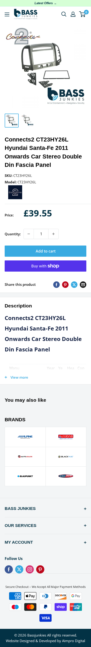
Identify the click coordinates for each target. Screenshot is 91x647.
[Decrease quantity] (29, 234)
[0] (82, 14)
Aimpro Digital (73, 640)
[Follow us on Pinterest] (40, 569)
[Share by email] (83, 284)
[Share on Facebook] (56, 284)
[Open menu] (7, 14)
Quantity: (13, 234)
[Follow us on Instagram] (30, 569)
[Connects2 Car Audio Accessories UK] (15, 188)
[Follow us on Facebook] (9, 569)
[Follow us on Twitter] (19, 569)
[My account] (73, 14)
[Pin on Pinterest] (65, 284)
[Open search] (63, 14)
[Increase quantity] (53, 234)
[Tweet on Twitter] (74, 284)
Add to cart (46, 251)
